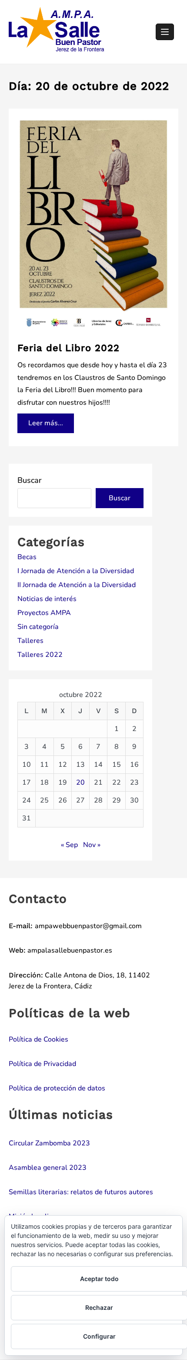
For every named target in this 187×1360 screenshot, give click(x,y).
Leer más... (45, 420)
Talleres (30, 641)
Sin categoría (38, 627)
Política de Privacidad (42, 1064)
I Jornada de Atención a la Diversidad (75, 571)
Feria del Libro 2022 (68, 347)
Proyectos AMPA (44, 613)
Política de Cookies (38, 1039)
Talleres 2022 (40, 654)
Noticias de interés (47, 599)
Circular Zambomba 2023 (49, 1143)
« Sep (69, 845)
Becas (27, 557)
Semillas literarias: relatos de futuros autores (81, 1192)
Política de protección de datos (57, 1088)
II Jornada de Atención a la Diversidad (76, 585)
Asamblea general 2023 (48, 1167)
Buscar (29, 480)
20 (80, 782)
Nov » (91, 845)
